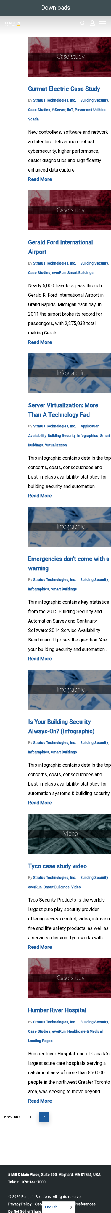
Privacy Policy (19, 1204)
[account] (92, 23)
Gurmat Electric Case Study (64, 89)
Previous (12, 1116)
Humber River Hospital (57, 1010)
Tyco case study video (57, 866)
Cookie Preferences (79, 1204)
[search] (83, 23)
